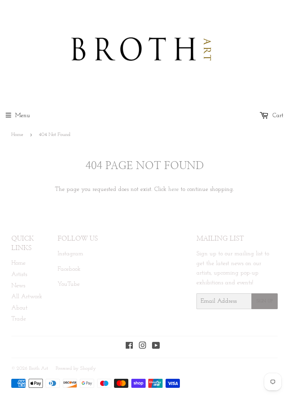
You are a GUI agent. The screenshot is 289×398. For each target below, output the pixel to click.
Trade (18, 319)
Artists (19, 274)
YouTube (69, 284)
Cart (277, 116)
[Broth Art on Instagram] (142, 347)
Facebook (69, 269)
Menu (22, 116)
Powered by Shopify (76, 368)
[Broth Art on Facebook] (129, 347)
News (18, 286)
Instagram (70, 254)
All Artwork (26, 297)
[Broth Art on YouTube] (156, 347)
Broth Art (38, 368)
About (19, 308)
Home (17, 134)
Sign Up (264, 301)
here (173, 189)
